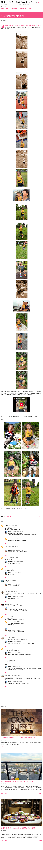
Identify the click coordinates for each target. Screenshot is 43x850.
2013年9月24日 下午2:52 (16, 621)
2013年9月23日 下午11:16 (13, 569)
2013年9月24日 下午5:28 (17, 641)
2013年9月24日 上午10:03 (18, 561)
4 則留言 (5, 840)
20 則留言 (5, 746)
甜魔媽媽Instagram (4, 8)
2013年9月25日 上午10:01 (17, 538)
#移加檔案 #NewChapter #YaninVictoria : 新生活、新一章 (17, 781)
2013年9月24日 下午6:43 (15, 675)
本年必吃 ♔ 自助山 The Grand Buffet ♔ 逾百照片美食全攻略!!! (19, 738)
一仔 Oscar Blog (8, 675)
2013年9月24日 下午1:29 (12, 637)
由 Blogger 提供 (22, 846)
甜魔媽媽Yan (10, 531)
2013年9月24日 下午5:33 (17, 666)
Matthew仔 (6, 516)
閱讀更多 (40, 746)
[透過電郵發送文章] (10, 516)
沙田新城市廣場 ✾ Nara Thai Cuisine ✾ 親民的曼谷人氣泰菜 (18, 828)
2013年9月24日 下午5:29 (17, 652)
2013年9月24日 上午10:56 (13, 616)
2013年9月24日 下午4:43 (17, 628)
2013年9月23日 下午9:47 (13, 557)
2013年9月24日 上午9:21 (14, 604)
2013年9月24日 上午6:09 (12, 591)
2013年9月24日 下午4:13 (11, 660)
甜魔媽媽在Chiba (23, 8)
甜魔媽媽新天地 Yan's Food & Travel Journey (19, 2)
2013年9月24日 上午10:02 (18, 531)
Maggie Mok (7, 580)
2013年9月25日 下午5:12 (17, 681)
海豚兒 (6, 591)
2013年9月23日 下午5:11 (13, 525)
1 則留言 (5, 793)
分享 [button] (39, 516)
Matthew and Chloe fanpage (22, 512)
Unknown (6, 525)
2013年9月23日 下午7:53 (13, 546)
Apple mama (7, 604)
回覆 (5, 543)
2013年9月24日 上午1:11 (14, 580)
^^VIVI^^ (6, 546)
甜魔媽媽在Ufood (14, 8)
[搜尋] (38, 2)
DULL (6, 637)
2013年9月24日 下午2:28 (13, 649)
